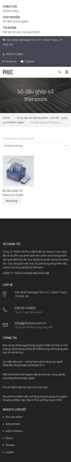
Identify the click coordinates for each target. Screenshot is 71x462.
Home (6, 117)
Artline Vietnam (14, 431)
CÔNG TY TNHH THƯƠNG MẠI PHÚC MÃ (26, 273)
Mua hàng (11, 200)
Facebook (10, 61)
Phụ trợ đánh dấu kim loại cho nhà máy (25, 387)
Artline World (12, 424)
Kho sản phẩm (13, 416)
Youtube (29, 61)
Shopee (9, 445)
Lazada (9, 452)
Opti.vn (9, 438)
